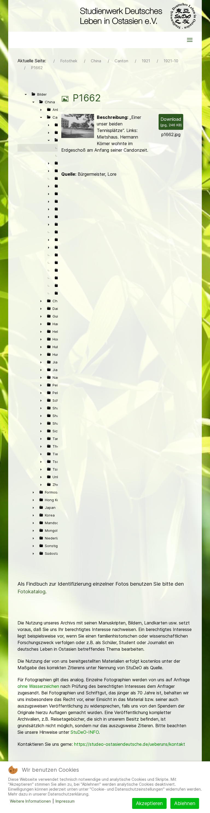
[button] (189, 40)
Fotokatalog (31, 591)
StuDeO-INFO (85, 732)
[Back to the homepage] (137, 16)
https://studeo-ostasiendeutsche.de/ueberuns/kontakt (129, 744)
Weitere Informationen (30, 801)
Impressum (65, 801)
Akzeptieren (149, 803)
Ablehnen (184, 803)
